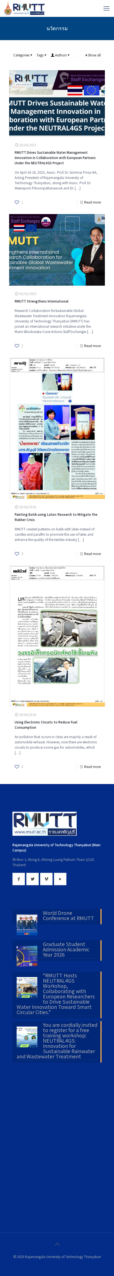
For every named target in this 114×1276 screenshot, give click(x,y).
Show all (94, 55)
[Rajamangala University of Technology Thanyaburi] (25, 8)
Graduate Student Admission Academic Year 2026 (66, 950)
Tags (40, 55)
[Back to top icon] (57, 1244)
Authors (61, 55)
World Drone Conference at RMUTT (68, 916)
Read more (92, 202)
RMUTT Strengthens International (41, 301)
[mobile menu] (106, 8)
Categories (21, 55)
